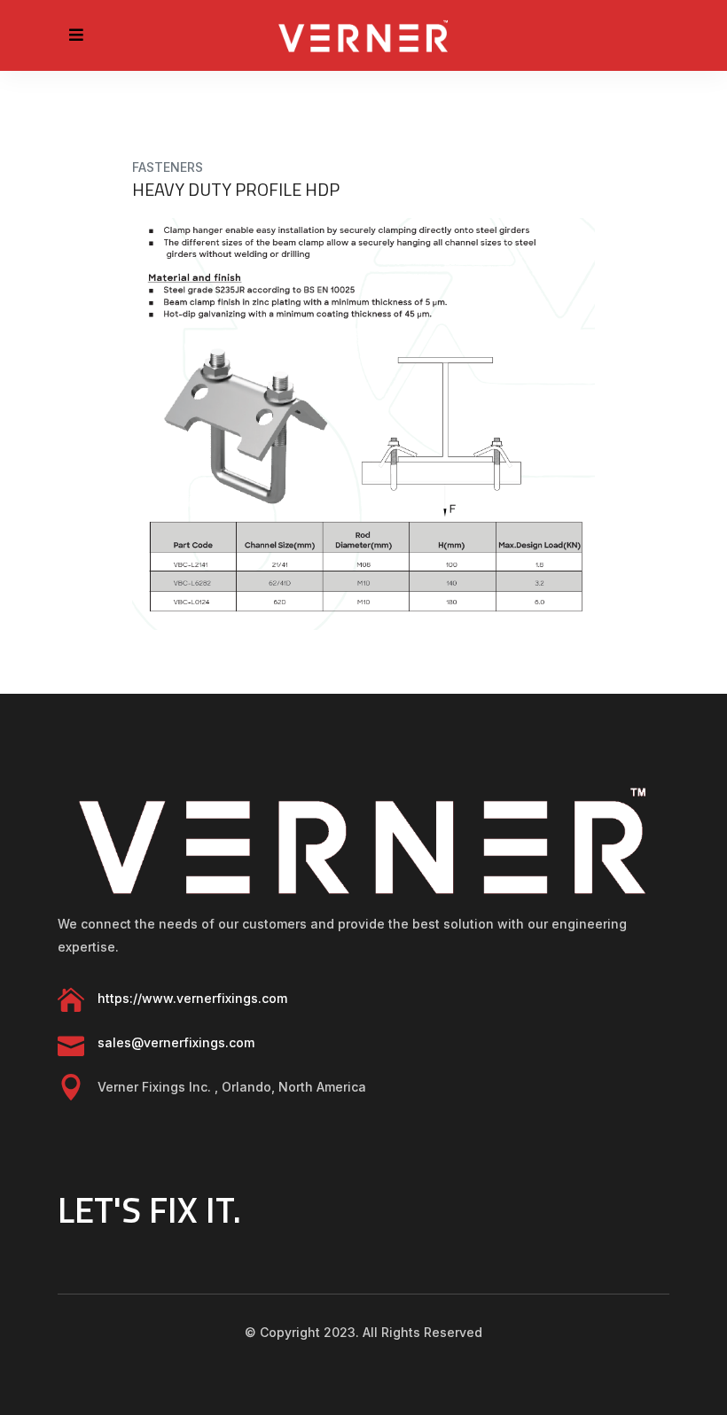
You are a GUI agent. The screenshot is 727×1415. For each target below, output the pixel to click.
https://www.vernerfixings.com (192, 998)
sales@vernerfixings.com (176, 1042)
